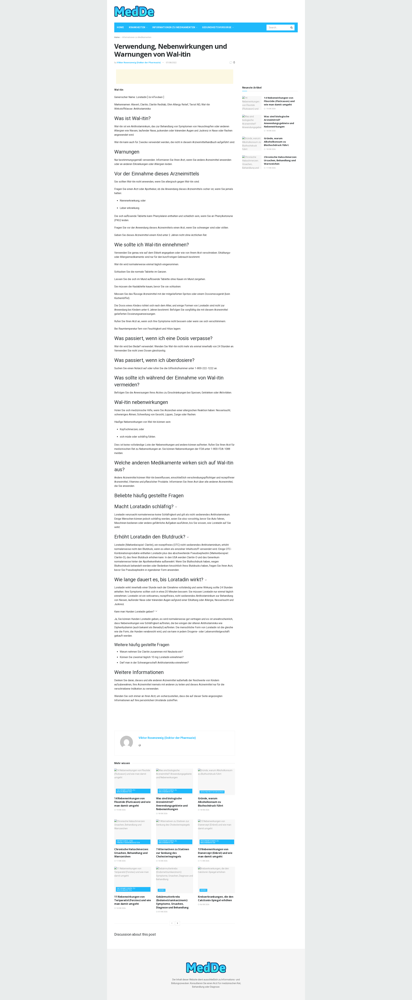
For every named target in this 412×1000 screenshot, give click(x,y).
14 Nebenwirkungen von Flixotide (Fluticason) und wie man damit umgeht (132, 802)
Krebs (162, 890)
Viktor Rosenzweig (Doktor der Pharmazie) (139, 62)
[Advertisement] (239, 11)
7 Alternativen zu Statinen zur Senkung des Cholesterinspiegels (172, 852)
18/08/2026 (162, 814)
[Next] (177, 923)
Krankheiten (137, 27)
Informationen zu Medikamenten (173, 27)
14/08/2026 (162, 861)
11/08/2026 (204, 861)
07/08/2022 (171, 62)
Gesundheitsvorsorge (216, 27)
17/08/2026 (121, 861)
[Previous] (171, 923)
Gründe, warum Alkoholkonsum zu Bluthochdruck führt (210, 802)
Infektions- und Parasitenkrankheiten (128, 842)
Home (120, 27)
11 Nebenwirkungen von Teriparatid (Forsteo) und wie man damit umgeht (132, 900)
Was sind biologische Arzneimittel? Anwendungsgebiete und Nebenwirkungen (171, 804)
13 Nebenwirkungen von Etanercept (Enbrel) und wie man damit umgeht (215, 852)
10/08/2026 (121, 908)
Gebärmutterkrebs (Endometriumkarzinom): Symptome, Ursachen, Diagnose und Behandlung (172, 902)
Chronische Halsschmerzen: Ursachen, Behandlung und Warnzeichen (131, 852)
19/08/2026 (121, 810)
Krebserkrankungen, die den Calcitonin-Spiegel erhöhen (215, 898)
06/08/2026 (204, 904)
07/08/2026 (162, 912)
